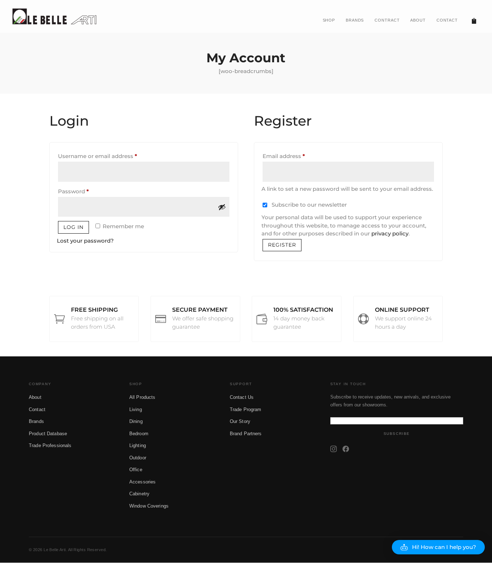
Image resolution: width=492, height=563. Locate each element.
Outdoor (137, 457)
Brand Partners (246, 433)
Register (282, 245)
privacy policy (389, 233)
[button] (438, 547)
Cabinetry (139, 493)
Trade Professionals (50, 445)
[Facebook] (346, 449)
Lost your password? (85, 240)
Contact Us (242, 397)
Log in (73, 227)
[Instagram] (333, 449)
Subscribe (397, 434)
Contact (37, 409)
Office (135, 469)
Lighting (137, 445)
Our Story (240, 421)
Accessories (142, 482)
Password (85, 191)
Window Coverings (149, 506)
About (35, 397)
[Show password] (222, 207)
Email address (296, 155)
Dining (136, 421)
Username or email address (110, 155)
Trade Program (245, 409)
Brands (36, 421)
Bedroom (138, 433)
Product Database (48, 433)
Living (135, 409)
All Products (142, 397)
